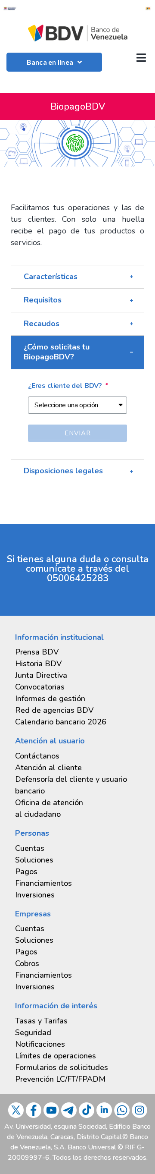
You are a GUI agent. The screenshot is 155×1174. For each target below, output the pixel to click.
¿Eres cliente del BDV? (66, 385)
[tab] (77, 276)
